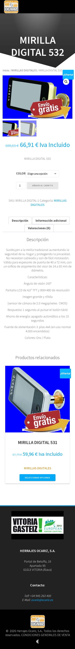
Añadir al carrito (42, 185)
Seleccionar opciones (37, 477)
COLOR (21, 173)
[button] (66, 82)
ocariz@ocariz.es (42, 600)
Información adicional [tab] (51, 220)
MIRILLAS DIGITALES (24, 70)
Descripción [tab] (20, 220)
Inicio (6, 70)
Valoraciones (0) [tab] (39, 228)
